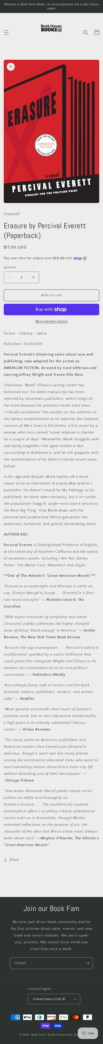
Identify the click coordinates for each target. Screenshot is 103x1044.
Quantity (10, 267)
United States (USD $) (49, 999)
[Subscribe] (87, 963)
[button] (6, 32)
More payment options (52, 321)
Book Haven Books (43, 1034)
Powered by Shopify (70, 1034)
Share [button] (14, 860)
